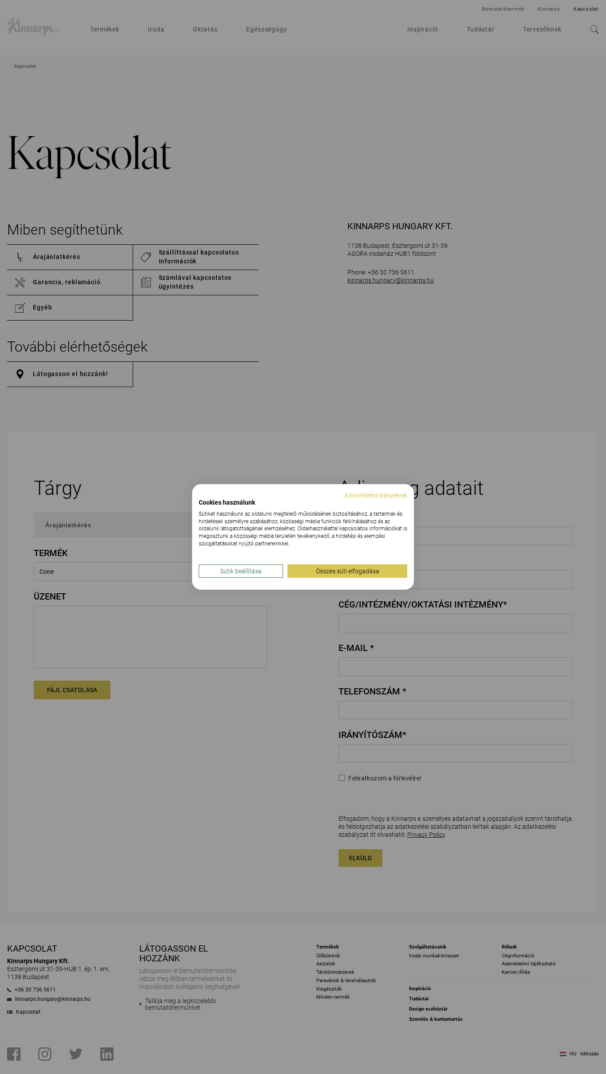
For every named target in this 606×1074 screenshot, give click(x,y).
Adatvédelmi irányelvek (375, 495)
